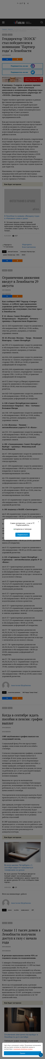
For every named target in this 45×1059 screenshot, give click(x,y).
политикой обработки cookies (23, 1049)
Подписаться (22, 535)
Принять (22, 1053)
